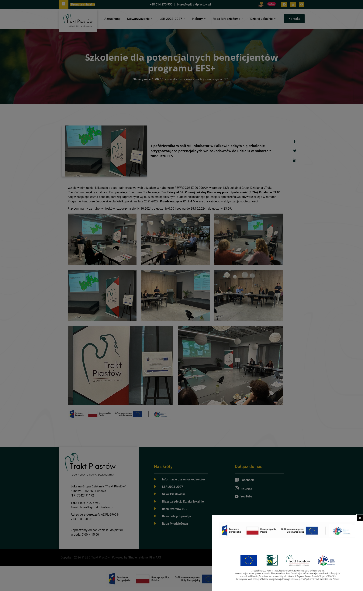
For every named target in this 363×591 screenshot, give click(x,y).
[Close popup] (360, 518)
